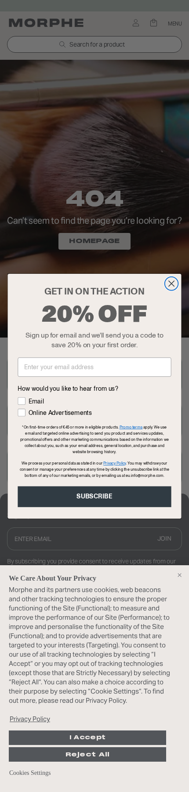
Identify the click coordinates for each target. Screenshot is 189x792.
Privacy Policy (30, 719)
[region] (94, 678)
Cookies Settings (30, 773)
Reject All (87, 754)
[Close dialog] (171, 283)
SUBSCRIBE (94, 496)
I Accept (87, 737)
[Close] (179, 575)
